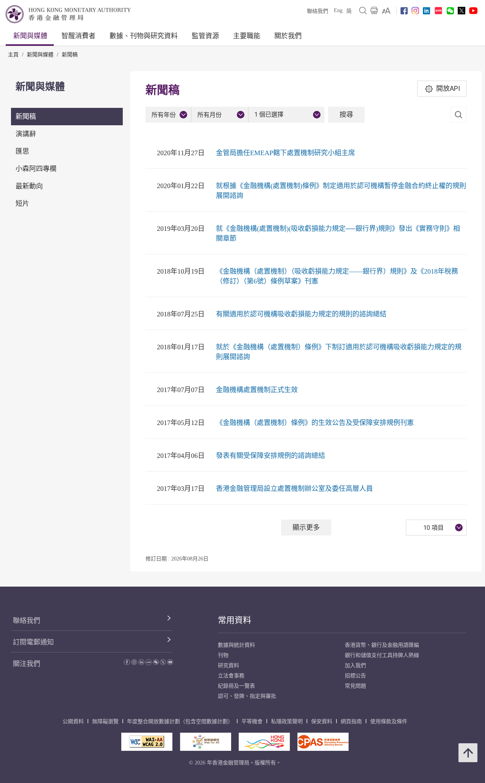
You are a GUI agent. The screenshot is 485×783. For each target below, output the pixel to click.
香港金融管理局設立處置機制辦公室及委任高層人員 (294, 488)
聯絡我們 (317, 11)
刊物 (223, 655)
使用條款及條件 (388, 721)
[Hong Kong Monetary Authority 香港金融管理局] (68, 14)
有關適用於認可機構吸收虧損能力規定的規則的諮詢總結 (301, 314)
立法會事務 (231, 676)
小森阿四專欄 (36, 169)
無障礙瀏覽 (105, 721)
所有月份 (209, 114)
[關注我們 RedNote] (438, 10)
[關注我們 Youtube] (473, 10)
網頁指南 (351, 721)
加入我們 (355, 665)
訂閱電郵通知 (33, 642)
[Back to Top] (467, 752)
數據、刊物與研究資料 (144, 36)
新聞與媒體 (30, 36)
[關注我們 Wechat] (450, 10)
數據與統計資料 (236, 645)
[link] (386, 10)
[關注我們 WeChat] (156, 663)
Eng (338, 10)
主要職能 (246, 36)
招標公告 (355, 676)
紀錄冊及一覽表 (236, 686)
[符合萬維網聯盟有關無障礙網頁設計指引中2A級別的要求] (146, 742)
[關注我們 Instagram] (415, 10)
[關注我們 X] (461, 10)
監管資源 (205, 36)
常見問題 (355, 686)
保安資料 (321, 721)
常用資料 (234, 620)
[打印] (374, 10)
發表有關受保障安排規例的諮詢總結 (270, 455)
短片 (22, 203)
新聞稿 (70, 55)
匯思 (22, 151)
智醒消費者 (78, 36)
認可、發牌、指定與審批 (247, 696)
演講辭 (26, 134)
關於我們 (288, 36)
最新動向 (29, 186)
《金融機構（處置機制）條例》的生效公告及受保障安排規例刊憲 (315, 423)
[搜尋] (363, 10)
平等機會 (252, 721)
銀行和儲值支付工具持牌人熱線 (382, 655)
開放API (448, 88)
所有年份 (164, 114)
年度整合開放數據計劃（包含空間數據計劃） (180, 721)
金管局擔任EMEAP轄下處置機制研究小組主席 (285, 153)
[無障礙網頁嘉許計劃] (205, 742)
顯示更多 (306, 527)
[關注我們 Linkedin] (426, 10)
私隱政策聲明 (287, 721)
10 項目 (433, 527)
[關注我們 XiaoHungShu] (149, 663)
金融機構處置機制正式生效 (257, 390)
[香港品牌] (264, 742)
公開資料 (73, 721)
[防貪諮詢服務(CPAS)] (323, 742)
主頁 (13, 55)
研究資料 (228, 665)
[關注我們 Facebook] (404, 10)
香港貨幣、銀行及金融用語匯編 (382, 645)
